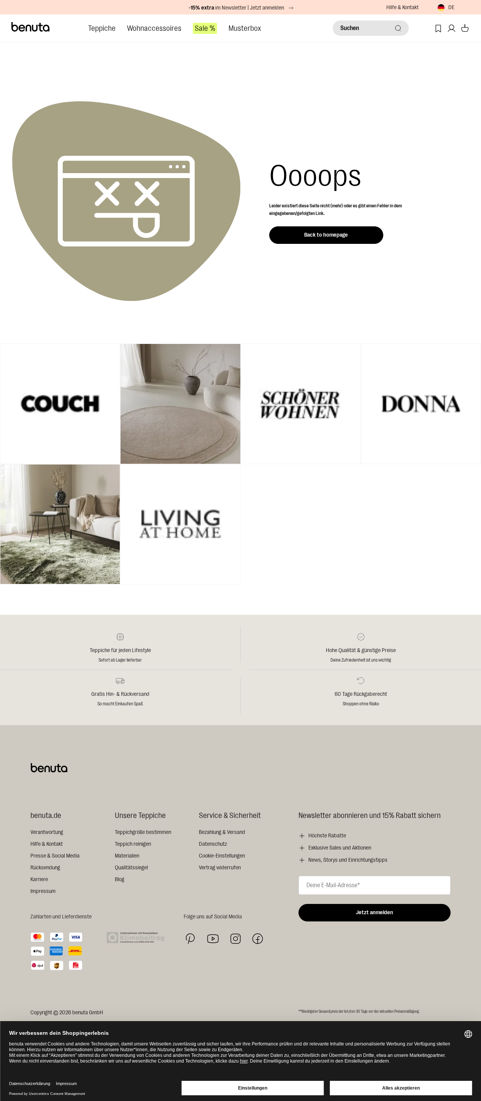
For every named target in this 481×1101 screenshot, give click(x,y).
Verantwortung (46, 832)
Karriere (39, 879)
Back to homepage (326, 235)
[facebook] (257, 938)
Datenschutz (213, 844)
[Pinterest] (190, 938)
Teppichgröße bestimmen (143, 832)
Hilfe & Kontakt (402, 7)
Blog (119, 879)
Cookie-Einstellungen (222, 856)
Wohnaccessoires (154, 28)
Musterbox (245, 28)
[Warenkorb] (465, 28)
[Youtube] (213, 938)
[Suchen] (398, 28)
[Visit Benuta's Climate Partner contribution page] (137, 937)
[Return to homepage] (30, 27)
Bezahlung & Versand (222, 832)
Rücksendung (45, 867)
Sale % (205, 28)
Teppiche (102, 28)
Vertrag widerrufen (220, 867)
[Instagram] (235, 938)
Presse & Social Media (54, 856)
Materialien (127, 856)
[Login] (451, 28)
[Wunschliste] (438, 28)
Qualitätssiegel (131, 867)
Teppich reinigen (133, 844)
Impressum (43, 891)
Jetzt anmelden (374, 912)
